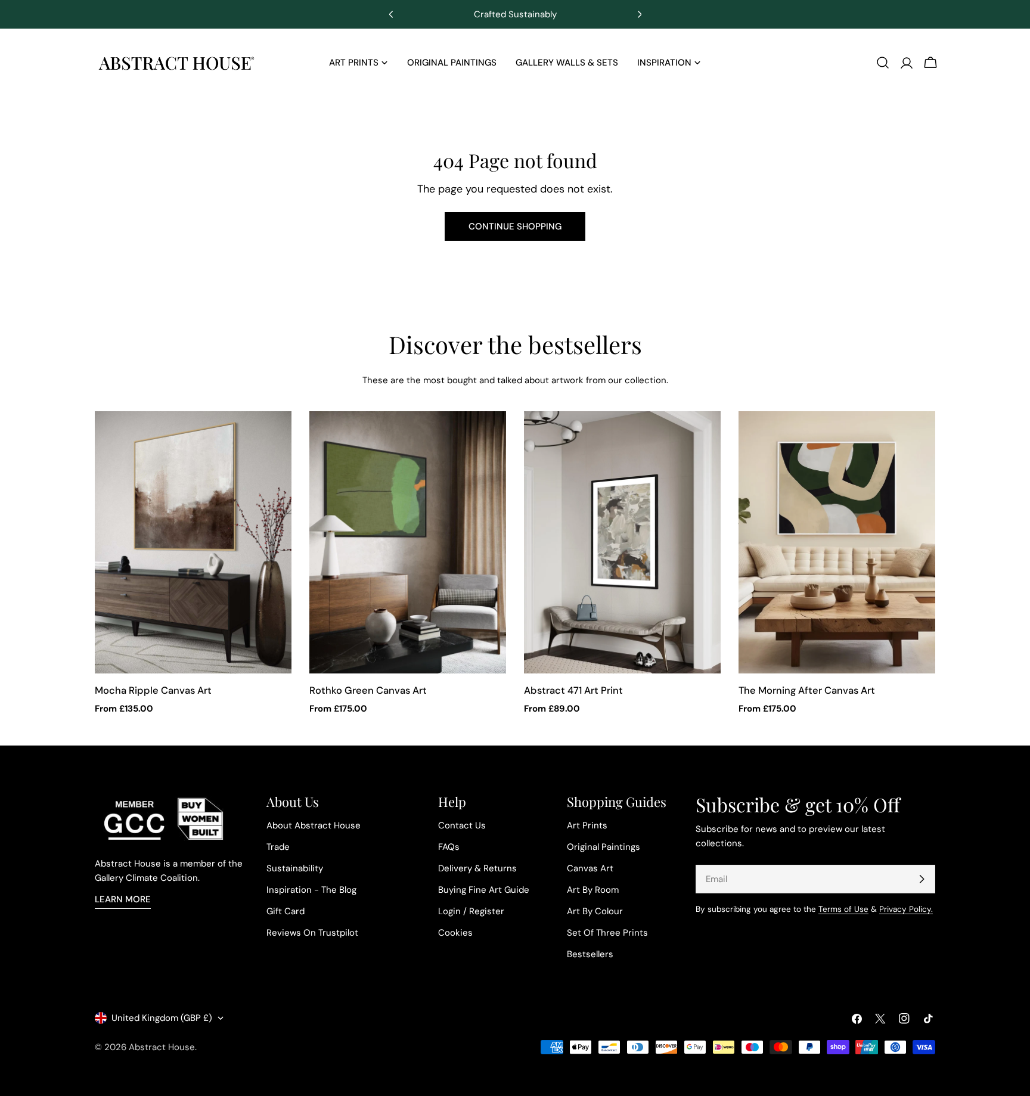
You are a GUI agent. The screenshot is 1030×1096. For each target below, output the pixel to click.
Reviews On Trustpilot (312, 933)
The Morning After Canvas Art (807, 690)
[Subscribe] (921, 879)
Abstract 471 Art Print (573, 690)
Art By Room (593, 890)
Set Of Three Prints (607, 933)
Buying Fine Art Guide (483, 890)
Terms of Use (843, 909)
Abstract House (162, 1047)
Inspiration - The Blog (311, 890)
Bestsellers (590, 954)
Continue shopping (515, 226)
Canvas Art (590, 868)
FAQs (449, 847)
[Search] (883, 62)
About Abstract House (313, 825)
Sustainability (294, 868)
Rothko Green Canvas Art (368, 690)
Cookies (455, 933)
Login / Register (471, 911)
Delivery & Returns (477, 868)
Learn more (123, 899)
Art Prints (587, 825)
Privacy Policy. (906, 909)
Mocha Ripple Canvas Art (153, 690)
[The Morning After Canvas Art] (837, 542)
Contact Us (462, 825)
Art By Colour (595, 911)
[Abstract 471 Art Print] (622, 542)
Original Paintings (603, 847)
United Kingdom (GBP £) (161, 1018)
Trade (278, 847)
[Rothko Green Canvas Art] (407, 542)
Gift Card (285, 911)
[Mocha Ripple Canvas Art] (193, 542)
